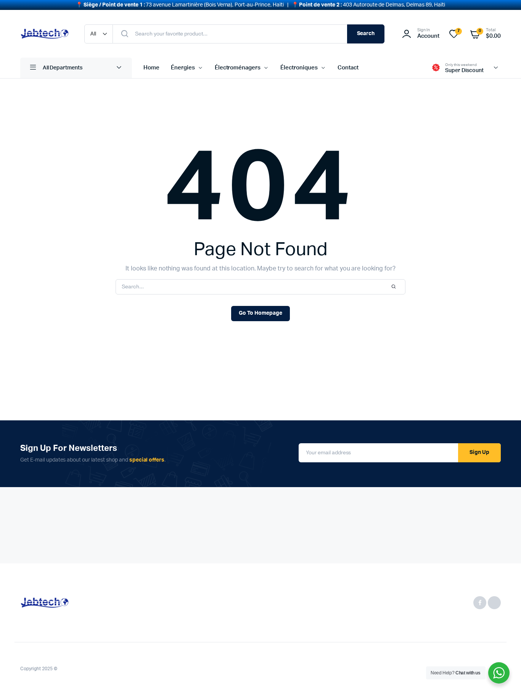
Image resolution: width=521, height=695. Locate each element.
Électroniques (299, 68)
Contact (348, 68)
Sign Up (479, 452)
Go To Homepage (260, 313)
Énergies (183, 68)
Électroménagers (238, 68)
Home (151, 68)
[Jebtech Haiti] (44, 34)
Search (366, 33)
